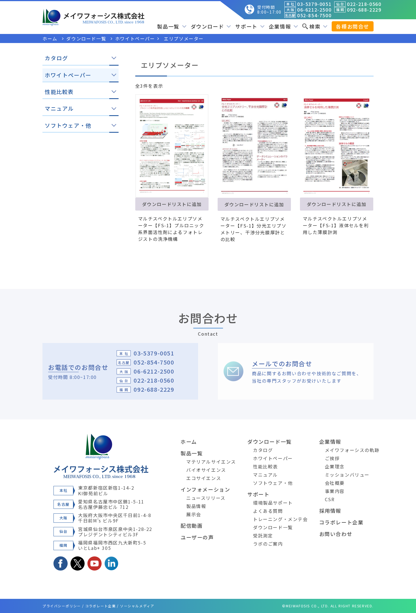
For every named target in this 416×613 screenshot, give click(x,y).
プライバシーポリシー (61, 605)
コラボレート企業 (341, 522)
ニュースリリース (206, 497)
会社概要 (335, 482)
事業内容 (335, 491)
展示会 (193, 514)
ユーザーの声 (197, 537)
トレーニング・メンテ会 (280, 519)
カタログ (263, 450)
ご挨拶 (332, 458)
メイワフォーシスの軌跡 (352, 450)
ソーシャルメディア (137, 605)
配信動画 (192, 525)
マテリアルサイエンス (211, 461)
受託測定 (263, 535)
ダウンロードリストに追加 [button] (172, 204)
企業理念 (335, 466)
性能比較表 (265, 466)
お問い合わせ (336, 533)
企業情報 (330, 441)
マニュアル (265, 474)
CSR (330, 499)
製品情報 (196, 506)
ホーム (189, 441)
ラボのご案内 (268, 543)
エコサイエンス (203, 478)
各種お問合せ (352, 26)
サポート (258, 494)
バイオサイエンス (206, 469)
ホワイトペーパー (273, 458)
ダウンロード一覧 (269, 441)
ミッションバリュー (347, 474)
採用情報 (330, 510)
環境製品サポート (273, 502)
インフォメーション (205, 489)
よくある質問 (268, 510)
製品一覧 (192, 453)
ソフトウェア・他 (273, 482)
